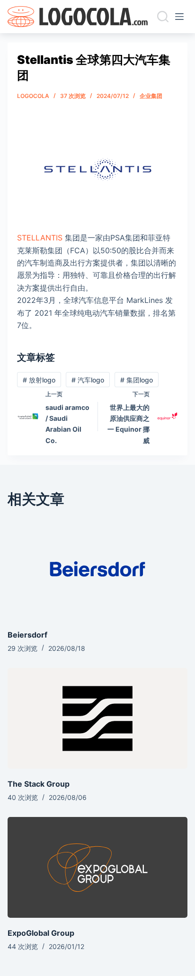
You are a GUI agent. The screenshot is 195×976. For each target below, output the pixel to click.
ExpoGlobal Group (41, 933)
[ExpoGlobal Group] (97, 867)
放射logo (39, 380)
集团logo (136, 380)
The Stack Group (39, 784)
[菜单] (181, 16)
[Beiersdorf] (97, 569)
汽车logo (87, 380)
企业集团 (151, 95)
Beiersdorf (27, 634)
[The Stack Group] (97, 718)
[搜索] (162, 16)
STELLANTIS (39, 237)
